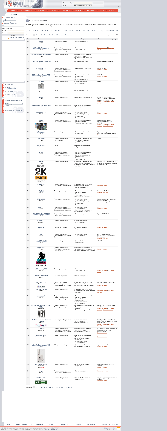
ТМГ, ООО (10, 91)
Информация (90, 10)
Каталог (53, 10)
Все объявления (102, 48)
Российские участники (9, 22)
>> (62, 35)
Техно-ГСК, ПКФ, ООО (13, 94)
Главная (12, 10)
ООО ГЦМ (10, 84)
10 (50, 35)
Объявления (41, 10)
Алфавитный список (9, 20)
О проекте (112, 10)
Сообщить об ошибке (50, 429)
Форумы (102, 10)
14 (59, 35)
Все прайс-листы (108, 126)
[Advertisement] (13, 61)
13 (57, 35)
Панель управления (26, 10)
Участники (78, 10)
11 (52, 35)
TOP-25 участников (9, 17)
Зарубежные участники (10, 23)
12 (54, 35)
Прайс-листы (65, 10)
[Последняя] (68, 35)
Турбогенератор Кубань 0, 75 (13, 110)
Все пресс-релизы (102, 192)
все (117, 30)
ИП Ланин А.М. (11, 88)
